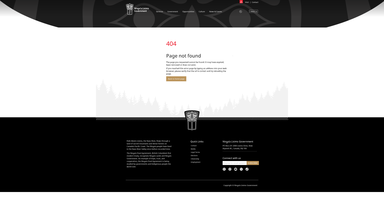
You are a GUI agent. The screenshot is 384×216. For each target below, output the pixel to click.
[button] (253, 11)
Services (159, 11)
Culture (202, 11)
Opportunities (188, 11)
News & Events (215, 11)
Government (172, 11)
